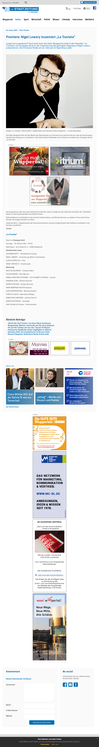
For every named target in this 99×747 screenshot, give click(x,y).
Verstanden (45, 744)
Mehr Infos (55, 744)
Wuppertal (8, 19)
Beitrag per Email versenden (70, 684)
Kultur (18, 19)
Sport (26, 19)
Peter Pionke (24, 30)
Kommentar (11, 684)
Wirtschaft (36, 19)
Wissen (56, 19)
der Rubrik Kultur (12, 407)
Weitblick (89, 19)
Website (9, 716)
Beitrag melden (76, 684)
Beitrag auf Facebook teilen (65, 684)
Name (9, 705)
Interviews (77, 19)
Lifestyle (66, 19)
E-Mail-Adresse (12, 710)
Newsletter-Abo (90, 2)
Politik (47, 19)
